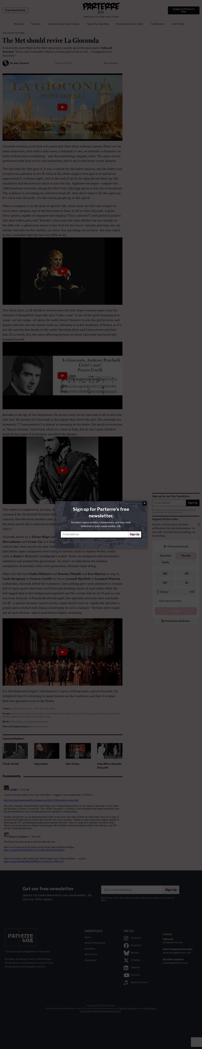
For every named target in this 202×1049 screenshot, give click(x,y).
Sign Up (134, 534)
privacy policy (132, 542)
